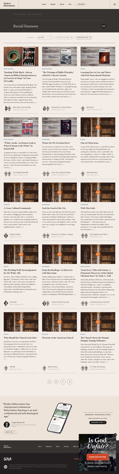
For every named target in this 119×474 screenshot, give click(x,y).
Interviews (46, 139)
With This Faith (88, 208)
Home (14, 14)
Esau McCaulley (26, 107)
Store (57, 446)
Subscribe (81, 4)
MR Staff (12, 367)
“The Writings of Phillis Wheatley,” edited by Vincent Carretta (58, 74)
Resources (22, 14)
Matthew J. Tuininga (67, 234)
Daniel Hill (25, 172)
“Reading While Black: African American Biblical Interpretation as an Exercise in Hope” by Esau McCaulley (20, 76)
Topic (29, 14)
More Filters (84, 37)
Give (70, 4)
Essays (83, 69)
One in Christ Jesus (89, 143)
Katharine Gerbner (65, 172)
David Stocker (101, 367)
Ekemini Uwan (55, 234)
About (62, 4)
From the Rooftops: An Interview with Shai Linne (57, 271)
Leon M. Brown (103, 234)
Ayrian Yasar (55, 172)
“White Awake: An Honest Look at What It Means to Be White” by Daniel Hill (20, 146)
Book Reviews (8, 69)
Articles (7, 204)
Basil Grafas (90, 107)
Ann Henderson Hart (96, 302)
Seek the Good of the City (54, 208)
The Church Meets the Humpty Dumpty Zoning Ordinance (95, 339)
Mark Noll (106, 302)
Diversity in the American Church (57, 338)
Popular (53, 4)
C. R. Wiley (93, 367)
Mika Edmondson (92, 172)
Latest (44, 4)
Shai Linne (66, 302)
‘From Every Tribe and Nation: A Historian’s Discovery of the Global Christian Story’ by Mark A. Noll (97, 273)
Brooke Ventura (52, 367)
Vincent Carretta (66, 107)
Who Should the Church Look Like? (20, 338)
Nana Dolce (13, 302)
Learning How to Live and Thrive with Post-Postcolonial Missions (96, 74)
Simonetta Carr (56, 107)
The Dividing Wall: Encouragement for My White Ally (20, 271)
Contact (66, 446)
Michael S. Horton (15, 234)
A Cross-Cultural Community (17, 208)
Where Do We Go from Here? (56, 143)
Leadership (77, 459)
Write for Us (76, 446)
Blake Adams (17, 107)
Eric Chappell (17, 172)
